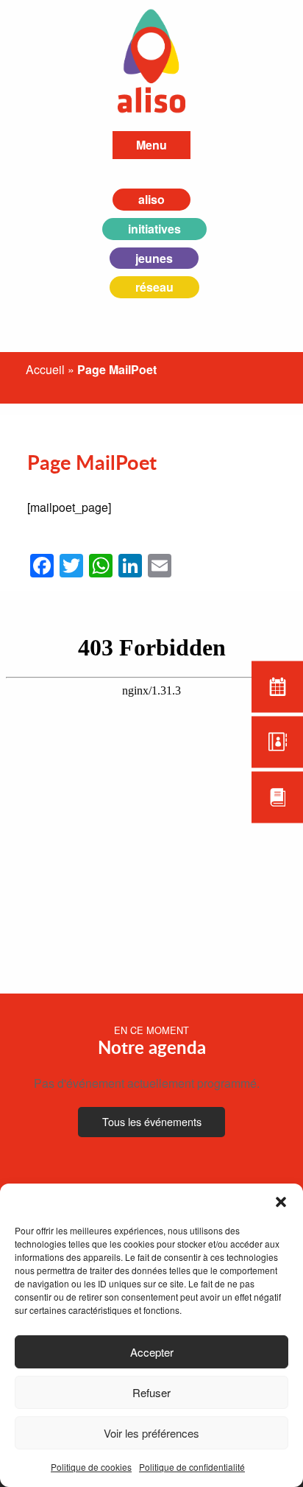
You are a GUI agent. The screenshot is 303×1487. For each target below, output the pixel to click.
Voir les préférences (151, 1433)
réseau (154, 286)
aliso (151, 199)
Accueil (45, 369)
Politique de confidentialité (192, 1466)
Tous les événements (152, 1121)
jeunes (154, 258)
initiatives (154, 228)
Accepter (152, 1352)
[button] (281, 1202)
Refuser (151, 1392)
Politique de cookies (91, 1466)
